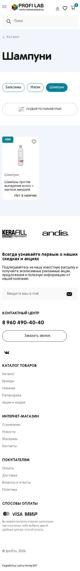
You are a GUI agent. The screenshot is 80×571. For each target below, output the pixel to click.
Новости (8, 432)
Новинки (8, 388)
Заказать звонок (37, 335)
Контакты (9, 446)
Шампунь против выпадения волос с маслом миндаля (19, 186)
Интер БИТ (31, 566)
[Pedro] (27, 11)
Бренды (8, 381)
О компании (11, 424)
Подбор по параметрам (43, 109)
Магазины (10, 439)
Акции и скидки (13, 402)
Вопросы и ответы (16, 482)
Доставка (9, 475)
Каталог (13, 37)
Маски (35, 87)
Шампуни (57, 87)
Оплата (8, 468)
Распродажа (11, 395)
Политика (9, 489)
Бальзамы (13, 87)
